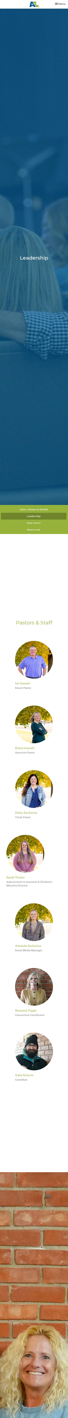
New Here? (34, 522)
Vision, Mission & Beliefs (33, 509)
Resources (33, 529)
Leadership (34, 516)
